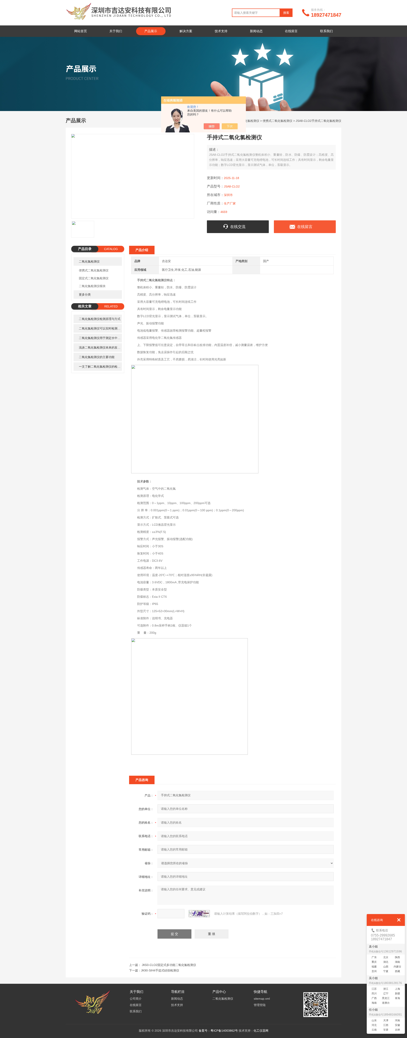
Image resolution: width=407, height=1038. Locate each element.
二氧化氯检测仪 (248, 120)
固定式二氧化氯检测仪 (94, 278)
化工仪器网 (261, 1030)
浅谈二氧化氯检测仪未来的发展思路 (100, 347)
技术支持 (221, 31)
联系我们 (326, 31)
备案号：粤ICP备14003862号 (218, 1030)
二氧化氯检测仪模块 (92, 286)
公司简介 (136, 998)
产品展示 (150, 31)
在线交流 (237, 227)
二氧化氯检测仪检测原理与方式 (99, 319)
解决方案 (186, 31)
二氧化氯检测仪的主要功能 (96, 357)
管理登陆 (260, 1005)
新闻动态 (256, 31)
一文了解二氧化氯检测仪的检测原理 (100, 366)
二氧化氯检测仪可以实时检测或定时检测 (100, 328)
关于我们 (115, 31)
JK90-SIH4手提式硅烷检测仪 (160, 970)
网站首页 (80, 31)
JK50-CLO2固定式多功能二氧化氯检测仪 (169, 965)
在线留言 (291, 31)
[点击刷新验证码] (199, 913)
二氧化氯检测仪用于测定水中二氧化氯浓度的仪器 (100, 338)
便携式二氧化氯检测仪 (277, 120)
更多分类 (85, 294)
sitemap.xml (262, 998)
